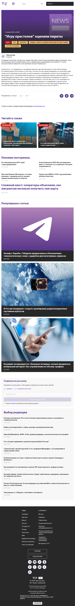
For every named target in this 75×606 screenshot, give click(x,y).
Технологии (25, 532)
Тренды (24, 529)
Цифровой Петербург (29, 538)
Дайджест (10, 389)
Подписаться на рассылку (37, 399)
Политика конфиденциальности (45, 527)
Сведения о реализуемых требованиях (43, 539)
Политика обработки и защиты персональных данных (46, 532)
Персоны (24, 517)
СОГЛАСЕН (37, 603)
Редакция (42, 517)
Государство (26, 526)
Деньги (24, 520)
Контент (24, 523)
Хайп (23, 535)
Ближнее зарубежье (28, 541)
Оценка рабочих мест (45, 523)
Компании (25, 514)
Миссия (41, 514)
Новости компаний (28, 544)
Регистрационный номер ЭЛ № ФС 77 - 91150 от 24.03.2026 (37, 587)
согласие (12, 403)
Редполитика (43, 520)
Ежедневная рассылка (24, 389)
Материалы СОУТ (44, 543)
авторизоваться (39, 106)
